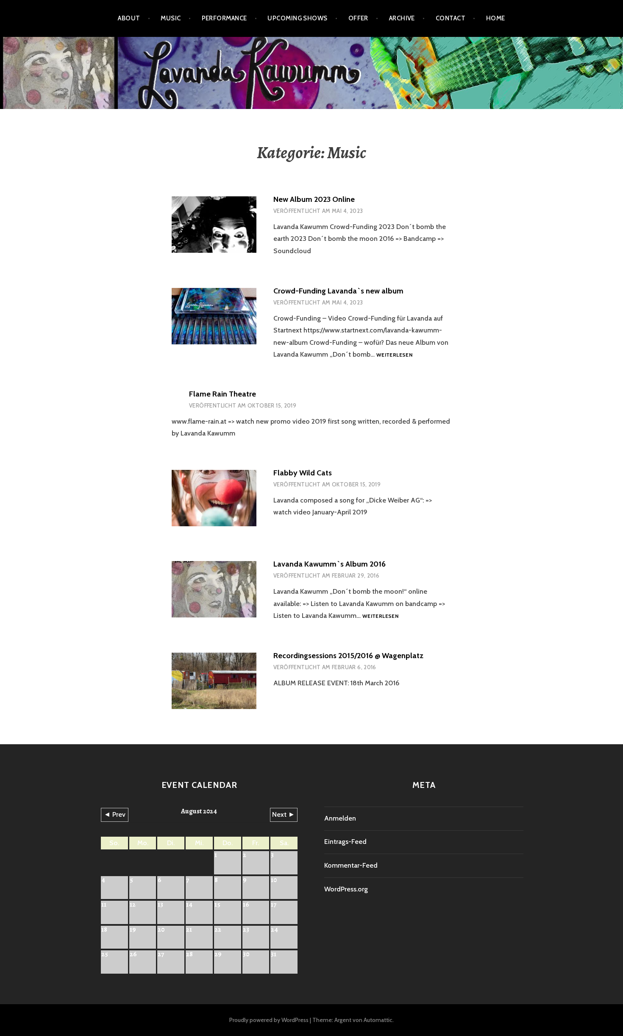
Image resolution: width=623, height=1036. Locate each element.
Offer (358, 18)
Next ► (283, 814)
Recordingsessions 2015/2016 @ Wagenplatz (348, 655)
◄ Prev (114, 814)
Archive (402, 18)
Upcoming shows (297, 18)
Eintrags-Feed (345, 842)
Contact (450, 18)
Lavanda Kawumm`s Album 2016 (329, 564)
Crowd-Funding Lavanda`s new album (338, 291)
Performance (224, 18)
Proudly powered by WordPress (269, 1020)
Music (171, 18)
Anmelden (340, 818)
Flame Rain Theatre (222, 394)
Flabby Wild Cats (302, 473)
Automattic (378, 1020)
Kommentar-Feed (351, 865)
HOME (495, 18)
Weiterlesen (394, 355)
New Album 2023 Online (314, 199)
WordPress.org (346, 889)
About (129, 18)
